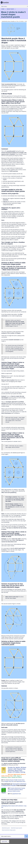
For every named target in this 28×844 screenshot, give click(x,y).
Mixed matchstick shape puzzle (8, 830)
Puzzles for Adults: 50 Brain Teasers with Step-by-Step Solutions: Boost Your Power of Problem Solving (17, 770)
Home (2, 9)
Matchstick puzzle (6, 828)
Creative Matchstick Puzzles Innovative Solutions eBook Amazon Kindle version (16, 789)
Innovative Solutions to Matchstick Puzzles (13, 784)
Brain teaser (10, 9)
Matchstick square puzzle (16, 828)
